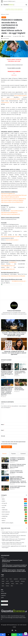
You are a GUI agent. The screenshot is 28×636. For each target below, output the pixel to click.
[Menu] (1, 5)
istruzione (23, 581)
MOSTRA (7, 583)
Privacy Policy (4, 601)
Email (2, 430)
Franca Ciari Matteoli (7, 36)
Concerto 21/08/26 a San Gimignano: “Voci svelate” (14, 1)
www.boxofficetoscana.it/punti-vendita (10, 99)
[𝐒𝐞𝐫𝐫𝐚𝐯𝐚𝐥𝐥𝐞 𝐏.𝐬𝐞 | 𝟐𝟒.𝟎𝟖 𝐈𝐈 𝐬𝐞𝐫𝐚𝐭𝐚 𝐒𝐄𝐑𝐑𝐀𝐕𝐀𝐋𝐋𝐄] (7, 382)
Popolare (13, 453)
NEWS (3, 499)
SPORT (3, 507)
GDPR (2, 597)
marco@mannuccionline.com (19, 281)
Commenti (23, 453)
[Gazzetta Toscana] (14, 9)
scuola (21, 583)
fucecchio (17, 581)
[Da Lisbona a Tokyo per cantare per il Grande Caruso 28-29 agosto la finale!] (7, 366)
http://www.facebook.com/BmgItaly (16, 276)
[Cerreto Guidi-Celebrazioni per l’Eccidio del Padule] (21, 382)
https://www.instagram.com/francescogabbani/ (12, 200)
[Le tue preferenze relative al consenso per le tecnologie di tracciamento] (25, 633)
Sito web (3, 436)
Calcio (10, 578)
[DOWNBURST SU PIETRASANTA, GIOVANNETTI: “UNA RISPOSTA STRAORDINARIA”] (5, 459)
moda (3, 583)
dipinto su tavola (23, 578)
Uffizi (12, 585)
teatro (3, 585)
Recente (4, 453)
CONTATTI (3, 595)
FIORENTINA (4, 516)
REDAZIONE (3, 593)
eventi (7, 581)
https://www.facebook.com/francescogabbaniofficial (13, 198)
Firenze (11, 581)
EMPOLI (3, 520)
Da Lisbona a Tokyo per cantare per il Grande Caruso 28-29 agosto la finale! (7, 373)
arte (7, 578)
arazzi (3, 578)
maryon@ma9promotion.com (8, 265)
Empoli (3, 581)
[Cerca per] (26, 5)
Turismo (7, 585)
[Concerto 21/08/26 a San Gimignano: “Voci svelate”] (21, 366)
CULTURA (4, 505)
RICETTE (4, 518)
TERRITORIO (4, 509)
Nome (2, 424)
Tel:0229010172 (12, 262)
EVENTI (7, 14)
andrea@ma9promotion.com (8, 269)
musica (12, 583)
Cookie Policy (4, 604)
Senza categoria (5, 514)
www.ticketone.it (5, 102)
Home (3, 14)
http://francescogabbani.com (8, 193)
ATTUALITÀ (4, 503)
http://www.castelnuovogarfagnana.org (10, 214)
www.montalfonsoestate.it (20, 95)
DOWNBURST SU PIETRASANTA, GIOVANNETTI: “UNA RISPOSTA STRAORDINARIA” (17, 459)
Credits (14, 626)
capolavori (16, 578)
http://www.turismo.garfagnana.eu (9, 212)
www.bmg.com (4, 276)
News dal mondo (5, 528)
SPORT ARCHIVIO (6, 512)
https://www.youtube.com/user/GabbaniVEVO (12, 202)
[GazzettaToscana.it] (8, 4)
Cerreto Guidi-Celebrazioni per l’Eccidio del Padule (19, 388)
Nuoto (17, 583)
